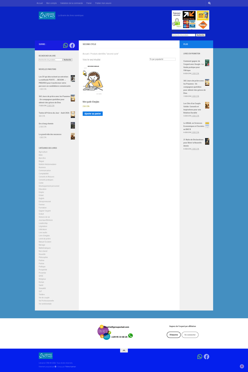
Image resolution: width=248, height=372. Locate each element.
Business (42, 167)
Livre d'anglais (44, 235)
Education (42, 189)
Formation (43, 208)
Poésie (41, 263)
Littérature (43, 229)
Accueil (40, 3)
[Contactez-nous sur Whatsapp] (65, 45)
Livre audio (43, 232)
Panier (89, 3)
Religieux (42, 279)
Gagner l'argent (45, 211)
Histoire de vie (44, 217)
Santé (41, 285)
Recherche (200, 35)
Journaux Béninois (46, 220)
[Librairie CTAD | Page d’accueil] (47, 15)
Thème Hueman (70, 367)
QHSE (41, 276)
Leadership (43, 223)
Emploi (41, 192)
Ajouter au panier (92, 113)
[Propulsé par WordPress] (55, 366)
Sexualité (42, 288)
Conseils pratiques (46, 180)
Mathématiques (45, 248)
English (41, 198)
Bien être (42, 158)
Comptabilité (44, 173)
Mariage (42, 245)
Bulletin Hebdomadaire (47, 164)
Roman (41, 282)
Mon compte (51, 3)
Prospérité (43, 270)
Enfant (41, 195)
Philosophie (43, 257)
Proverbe (42, 273)
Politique (42, 266)
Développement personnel (49, 186)
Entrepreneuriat (45, 201)
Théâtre (42, 294)
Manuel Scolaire (45, 242)
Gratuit (41, 214)
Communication (45, 170)
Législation (43, 226)
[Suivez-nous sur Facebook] (72, 45)
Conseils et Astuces (46, 177)
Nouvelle (42, 254)
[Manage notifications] (242, 366)
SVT (40, 291)
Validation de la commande (71, 3)
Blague (41, 161)
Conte (41, 183)
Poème (41, 260)
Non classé (43, 251)
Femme (42, 204)
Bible (41, 155)
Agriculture (43, 152)
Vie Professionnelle (46, 301)
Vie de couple (44, 297)
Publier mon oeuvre (103, 3)
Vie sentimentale (45, 304)
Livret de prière (45, 239)
